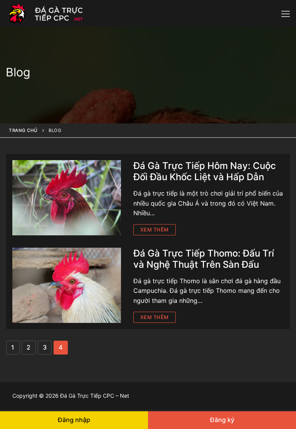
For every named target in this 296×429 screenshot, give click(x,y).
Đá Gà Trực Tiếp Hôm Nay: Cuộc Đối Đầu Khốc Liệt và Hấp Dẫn (204, 171)
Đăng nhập (74, 420)
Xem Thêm (154, 229)
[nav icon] (285, 13)
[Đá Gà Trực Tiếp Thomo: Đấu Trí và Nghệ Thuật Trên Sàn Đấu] (66, 285)
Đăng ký (222, 420)
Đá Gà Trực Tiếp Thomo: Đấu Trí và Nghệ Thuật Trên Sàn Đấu (203, 259)
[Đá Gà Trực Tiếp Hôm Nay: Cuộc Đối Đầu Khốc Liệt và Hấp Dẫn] (66, 197)
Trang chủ (23, 130)
